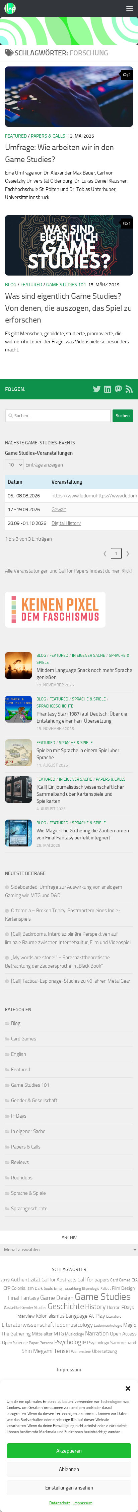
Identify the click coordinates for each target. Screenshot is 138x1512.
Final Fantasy (23, 1298)
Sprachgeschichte (55, 706)
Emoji (59, 1288)
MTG (59, 1333)
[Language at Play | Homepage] (11, 8)
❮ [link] (105, 553)
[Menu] (129, 8)
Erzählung (73, 1288)
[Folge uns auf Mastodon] (118, 389)
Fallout (105, 1288)
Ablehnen (69, 1469)
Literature (114, 1316)
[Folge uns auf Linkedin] (108, 389)
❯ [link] (128, 553)
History (95, 1307)
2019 (5, 1279)
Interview (25, 1316)
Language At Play (85, 1316)
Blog (10, 285)
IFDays (127, 1307)
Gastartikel (12, 1308)
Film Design (123, 1288)
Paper (34, 1342)
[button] (128, 1388)
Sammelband (123, 1342)
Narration (97, 1333)
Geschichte (66, 1306)
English (18, 1054)
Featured (16, 136)
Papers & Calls (48, 136)
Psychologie (70, 1342)
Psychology (98, 1342)
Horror (113, 1307)
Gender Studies (34, 1307)
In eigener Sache (88, 655)
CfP (6, 1288)
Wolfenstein (81, 1351)
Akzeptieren (69, 1451)
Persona (46, 1342)
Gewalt (59, 509)
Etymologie (90, 1288)
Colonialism (22, 1288)
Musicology (74, 1333)
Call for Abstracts (59, 1280)
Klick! (127, 571)
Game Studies (103, 1297)
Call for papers (93, 1279)
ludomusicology (74, 1324)
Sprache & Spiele (89, 699)
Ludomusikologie (108, 1325)
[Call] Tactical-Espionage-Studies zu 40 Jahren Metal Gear (70, 981)
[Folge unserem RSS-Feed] (129, 389)
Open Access (123, 1334)
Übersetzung (104, 1351)
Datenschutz (59, 1503)
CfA (135, 1279)
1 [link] (116, 553)
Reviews (20, 1162)
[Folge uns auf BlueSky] (97, 389)
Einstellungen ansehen (69, 1488)
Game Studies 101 (66, 285)
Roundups (21, 1178)
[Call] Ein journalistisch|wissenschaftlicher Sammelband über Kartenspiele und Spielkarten (80, 794)
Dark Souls (44, 1288)
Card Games (23, 1039)
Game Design (57, 1298)
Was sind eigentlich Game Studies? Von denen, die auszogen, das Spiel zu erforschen (68, 308)
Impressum (82, 1503)
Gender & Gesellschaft (34, 1101)
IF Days (18, 1116)
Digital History (66, 523)
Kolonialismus (50, 1316)
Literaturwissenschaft (28, 1324)
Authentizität (26, 1279)
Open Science (15, 1342)
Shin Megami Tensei (45, 1351)
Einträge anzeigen (44, 465)
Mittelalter (42, 1333)
